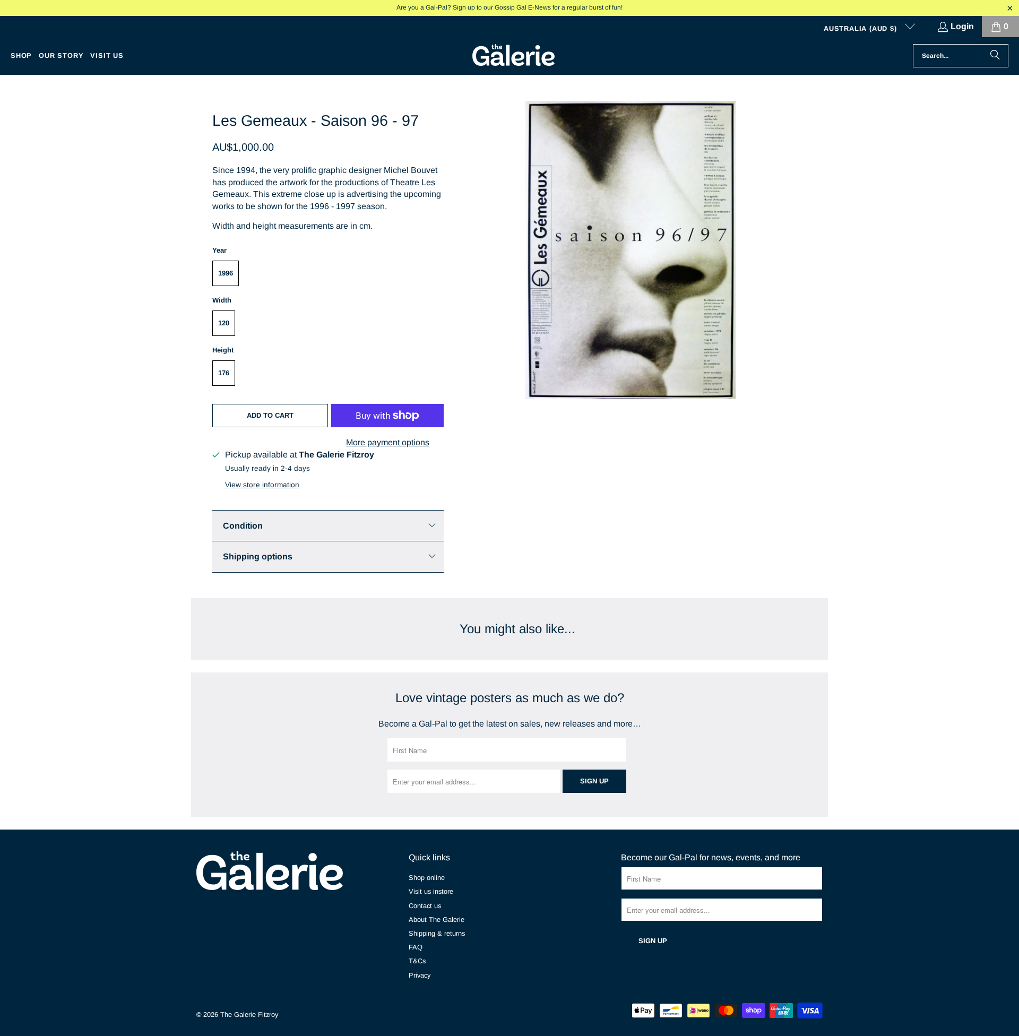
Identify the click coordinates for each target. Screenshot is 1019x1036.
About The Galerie (436, 919)
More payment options (387, 442)
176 (223, 373)
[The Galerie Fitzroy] (513, 55)
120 (223, 323)
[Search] (995, 55)
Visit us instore (431, 891)
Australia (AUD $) (861, 28)
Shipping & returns (437, 933)
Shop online (427, 878)
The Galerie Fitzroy (249, 1014)
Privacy (419, 975)
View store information (262, 485)
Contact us (425, 906)
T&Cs (417, 961)
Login (962, 26)
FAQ (415, 947)
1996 (225, 273)
